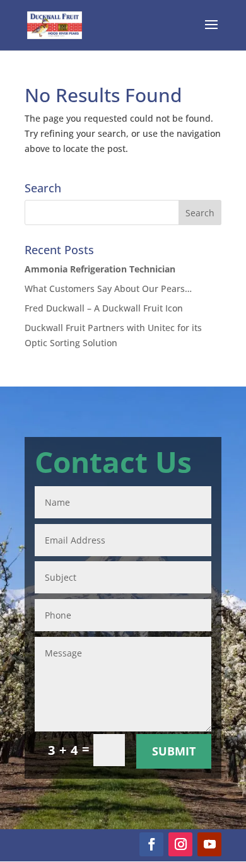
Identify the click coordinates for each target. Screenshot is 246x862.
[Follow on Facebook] (151, 844)
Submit (174, 751)
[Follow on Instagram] (180, 844)
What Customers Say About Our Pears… (108, 288)
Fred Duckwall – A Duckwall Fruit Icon (104, 308)
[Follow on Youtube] (209, 844)
